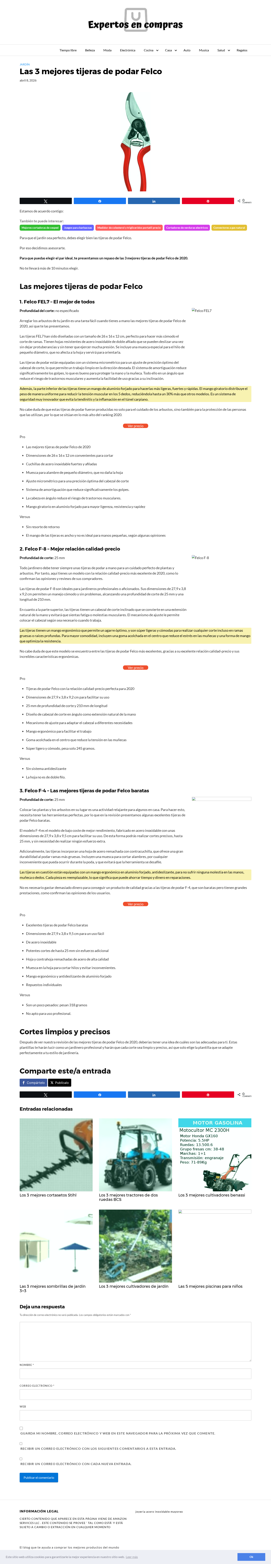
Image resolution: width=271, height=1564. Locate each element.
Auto (187, 50)
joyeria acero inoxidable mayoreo (159, 1511)
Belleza (90, 50)
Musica (204, 50)
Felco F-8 (35, 549)
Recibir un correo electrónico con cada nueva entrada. (76, 1464)
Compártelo (36, 1083)
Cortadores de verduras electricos (187, 227)
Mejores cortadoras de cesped (40, 227)
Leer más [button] (132, 1557)
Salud (221, 50)
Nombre (27, 1364)
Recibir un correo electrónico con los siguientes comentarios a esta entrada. (98, 1448)
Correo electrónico (37, 1385)
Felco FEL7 (36, 302)
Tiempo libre (68, 50)
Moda (107, 50)
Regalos (242, 50)
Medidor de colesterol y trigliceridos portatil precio (129, 227)
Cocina (148, 50)
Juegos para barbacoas (78, 227)
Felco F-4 (35, 791)
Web (23, 1406)
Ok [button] (251, 1556)
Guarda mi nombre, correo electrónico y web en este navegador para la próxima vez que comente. (117, 1433)
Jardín (25, 64)
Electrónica (127, 50)
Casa (168, 50)
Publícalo (62, 1083)
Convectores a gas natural (229, 227)
